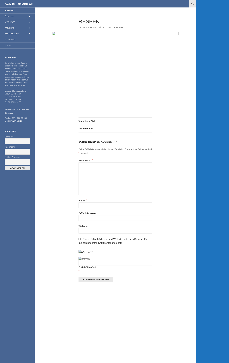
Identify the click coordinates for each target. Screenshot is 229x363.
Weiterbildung (12, 34)
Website (83, 226)
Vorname (9, 136)
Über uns (9, 16)
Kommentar (86, 160)
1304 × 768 (106, 27)
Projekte (9, 28)
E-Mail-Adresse (88, 213)
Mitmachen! (10, 40)
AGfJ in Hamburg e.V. (19, 3)
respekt (120, 27)
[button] (115, 69)
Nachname (10, 147)
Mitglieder (10, 22)
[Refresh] (84, 259)
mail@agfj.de (16, 121)
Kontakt (9, 45)
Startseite (10, 10)
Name (83, 200)
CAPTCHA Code (88, 267)
